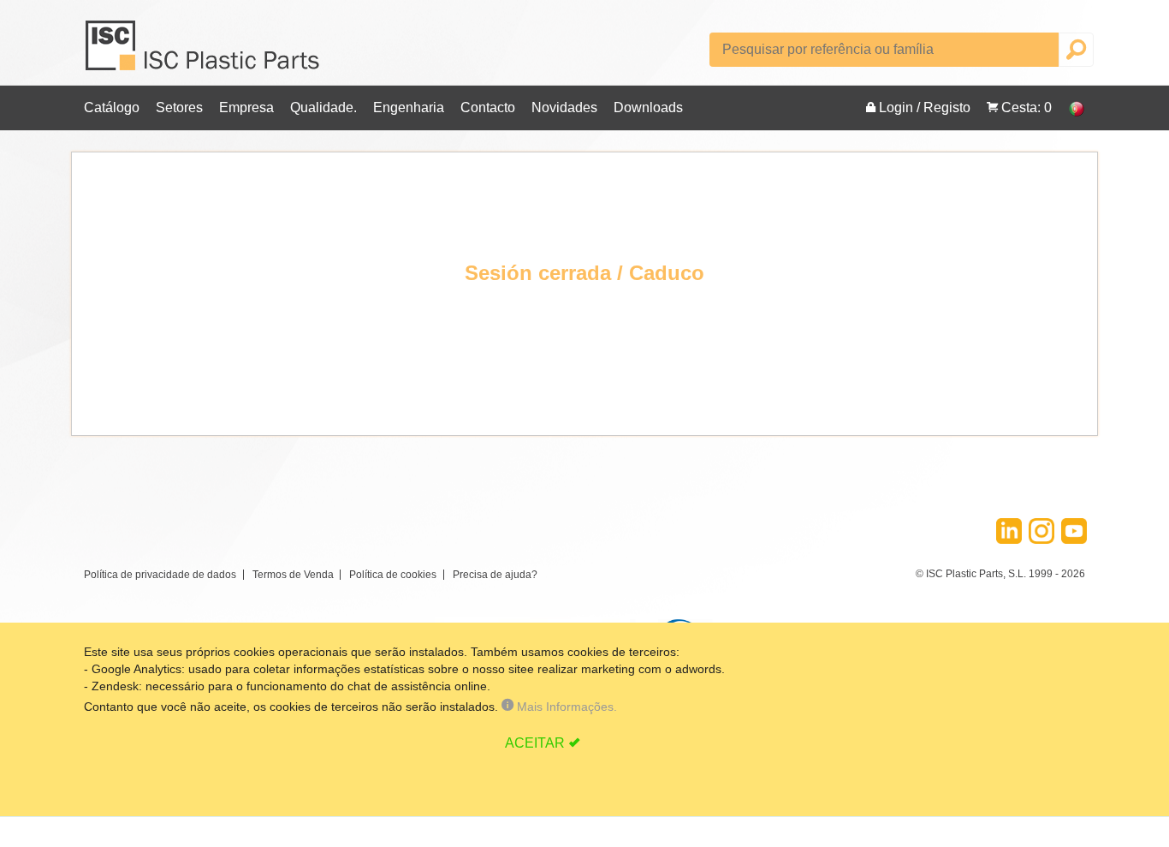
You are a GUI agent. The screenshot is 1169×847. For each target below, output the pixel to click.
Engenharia (408, 107)
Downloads (648, 107)
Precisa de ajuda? (495, 575)
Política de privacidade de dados (160, 575)
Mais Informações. (565, 706)
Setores (179, 107)
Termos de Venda (293, 575)
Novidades (564, 107)
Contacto (487, 107)
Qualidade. (323, 107)
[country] (1068, 108)
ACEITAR (535, 743)
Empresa (246, 107)
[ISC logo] (203, 52)
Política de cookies (392, 575)
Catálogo (111, 107)
